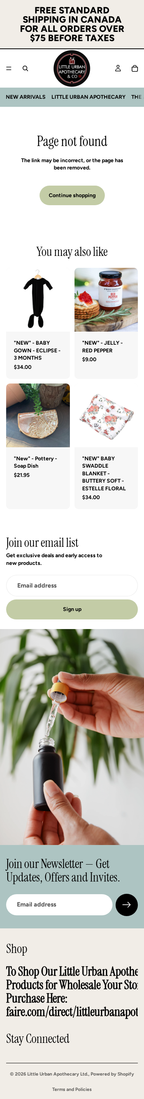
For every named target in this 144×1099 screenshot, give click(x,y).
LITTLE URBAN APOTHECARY (88, 97)
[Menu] (9, 68)
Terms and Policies (72, 1089)
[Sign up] (127, 905)
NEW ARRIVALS (26, 97)
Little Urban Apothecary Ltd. (57, 1074)
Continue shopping (72, 195)
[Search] (25, 68)
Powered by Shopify (112, 1074)
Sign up (72, 609)
